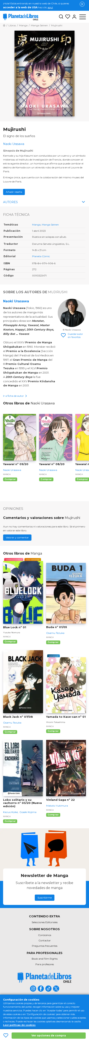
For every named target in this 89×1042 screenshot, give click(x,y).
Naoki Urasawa (16, 301)
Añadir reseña (14, 191)
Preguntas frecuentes (44, 945)
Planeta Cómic (41, 256)
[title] (44, 977)
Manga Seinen (50, 224)
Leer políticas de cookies (19, 1025)
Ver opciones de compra (48, 1035)
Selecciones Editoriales (45, 922)
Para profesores (44, 964)
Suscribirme (44, 897)
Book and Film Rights (45, 958)
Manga (36, 224)
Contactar (44, 940)
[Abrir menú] (82, 16)
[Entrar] (73, 16)
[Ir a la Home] (4, 25)
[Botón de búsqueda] (61, 17)
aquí (50, 7)
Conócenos (44, 935)
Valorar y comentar (17, 537)
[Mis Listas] (67, 16)
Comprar (10, 479)
